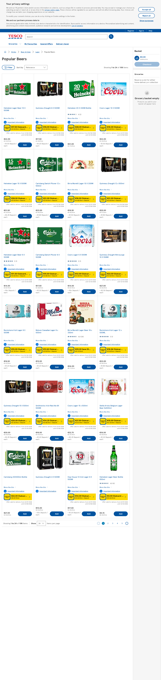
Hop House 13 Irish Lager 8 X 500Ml (80, 478)
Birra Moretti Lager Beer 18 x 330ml (80, 331)
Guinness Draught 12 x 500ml (112, 183)
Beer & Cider (26, 52)
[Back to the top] (81, 532)
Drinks (13, 52)
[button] (130, 30)
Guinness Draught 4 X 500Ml (48, 476)
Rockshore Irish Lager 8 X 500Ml (14, 331)
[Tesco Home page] (15, 37)
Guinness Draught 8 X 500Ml (48, 108)
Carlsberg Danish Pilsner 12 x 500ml (48, 184)
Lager (37, 52)
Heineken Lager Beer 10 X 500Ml (14, 109)
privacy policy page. (52, 10)
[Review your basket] (136, 58)
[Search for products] (111, 36)
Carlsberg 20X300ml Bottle (15, 476)
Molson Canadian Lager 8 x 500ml (47, 331)
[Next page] (126, 523)
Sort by (20, 67)
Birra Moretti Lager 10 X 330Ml (80, 183)
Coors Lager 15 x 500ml (78, 405)
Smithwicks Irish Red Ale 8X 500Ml (47, 406)
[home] (5, 52)
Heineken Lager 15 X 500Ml (15, 183)
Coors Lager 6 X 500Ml (77, 254)
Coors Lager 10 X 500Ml (110, 108)
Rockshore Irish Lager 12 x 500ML (111, 331)
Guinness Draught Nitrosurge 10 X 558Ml (112, 255)
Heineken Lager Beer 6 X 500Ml (14, 255)
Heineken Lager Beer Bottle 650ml (111, 478)
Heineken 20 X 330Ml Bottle (79, 108)
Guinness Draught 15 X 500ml (16, 405)
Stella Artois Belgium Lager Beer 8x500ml (111, 406)
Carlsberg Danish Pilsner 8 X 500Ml (48, 255)
